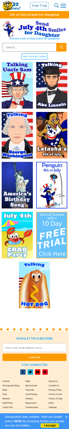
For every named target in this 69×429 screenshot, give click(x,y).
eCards (6, 381)
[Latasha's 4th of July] (51, 135)
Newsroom (31, 403)
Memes (6, 398)
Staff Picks (8, 403)
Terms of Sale (55, 398)
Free (5, 394)
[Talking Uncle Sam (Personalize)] (17, 85)
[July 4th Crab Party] (17, 235)
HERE (18, 421)
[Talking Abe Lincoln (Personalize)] (51, 85)
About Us (53, 381)
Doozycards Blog (11, 385)
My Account (31, 385)
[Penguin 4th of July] (51, 185)
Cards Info (8, 407)
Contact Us (54, 385)
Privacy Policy (55, 389)
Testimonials (31, 407)
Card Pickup (31, 394)
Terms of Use (55, 394)
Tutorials (29, 389)
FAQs (51, 403)
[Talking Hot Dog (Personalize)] (34, 285)
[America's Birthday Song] (17, 185)
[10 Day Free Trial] (51, 235)
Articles (29, 398)
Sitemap (53, 407)
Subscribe (34, 357)
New (5, 389)
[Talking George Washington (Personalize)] (17, 135)
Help (27, 381)
